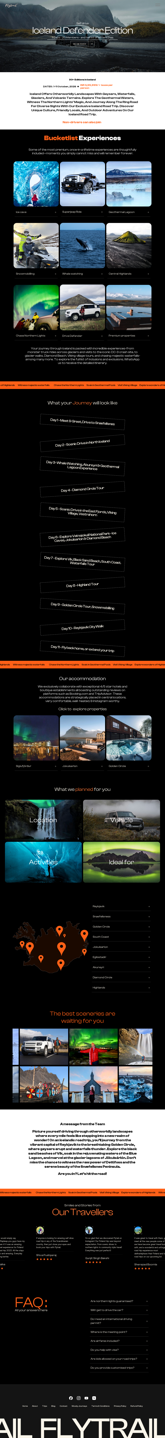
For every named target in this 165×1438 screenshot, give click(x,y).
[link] (91, 44)
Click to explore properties (82, 709)
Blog (53, 1406)
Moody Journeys (79, 1406)
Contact (63, 1406)
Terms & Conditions (100, 1406)
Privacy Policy (120, 1406)
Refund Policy (136, 1406)
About (35, 1406)
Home (25, 1406)
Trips (44, 1406)
